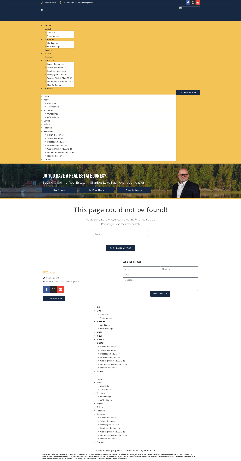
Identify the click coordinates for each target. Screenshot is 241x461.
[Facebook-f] (188, 2)
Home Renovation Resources (60, 81)
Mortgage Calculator (56, 71)
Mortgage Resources (57, 74)
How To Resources (56, 85)
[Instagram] (193, 2)
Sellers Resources (55, 67)
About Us (51, 32)
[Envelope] (198, 2)
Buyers (48, 50)
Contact (49, 88)
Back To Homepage (120, 248)
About (48, 29)
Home (48, 25)
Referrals (49, 57)
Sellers (48, 53)
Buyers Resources (55, 64)
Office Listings (53, 46)
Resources (50, 60)
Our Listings (52, 43)
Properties (50, 39)
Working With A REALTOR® (59, 78)
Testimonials (53, 36)
